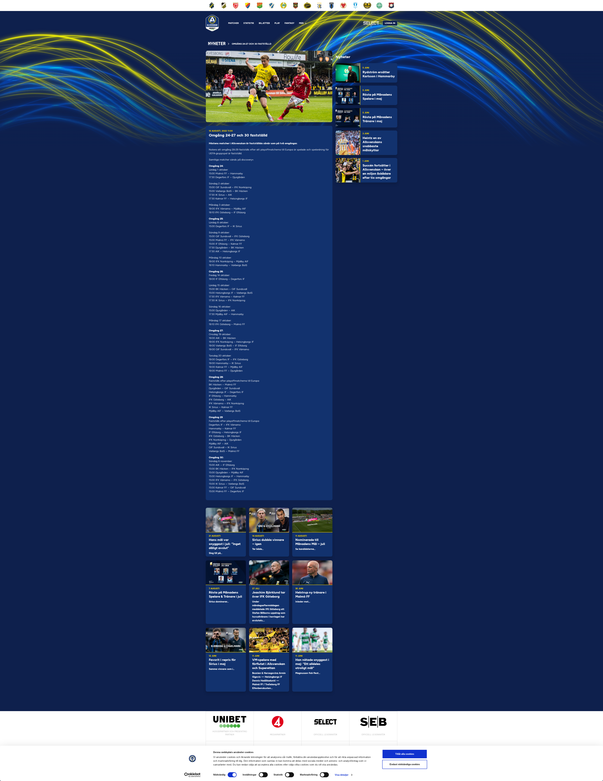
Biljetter (264, 23)
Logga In (390, 23)
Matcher (233, 23)
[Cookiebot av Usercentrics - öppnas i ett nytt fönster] (192, 775)
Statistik (248, 23)
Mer (301, 23)
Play (277, 23)
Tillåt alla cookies (404, 754)
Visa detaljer (341, 774)
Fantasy (289, 23)
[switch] (263, 774)
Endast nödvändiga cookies (405, 764)
